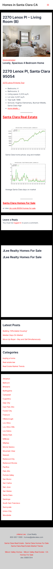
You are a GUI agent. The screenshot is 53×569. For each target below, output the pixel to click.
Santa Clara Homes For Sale (19, 203)
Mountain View (9, 451)
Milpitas (6, 443)
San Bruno (7, 479)
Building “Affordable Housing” (15, 331)
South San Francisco (11, 503)
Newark (6, 455)
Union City (7, 511)
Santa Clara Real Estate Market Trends (27, 546)
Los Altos (7, 423)
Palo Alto (6, 471)
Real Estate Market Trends (14, 366)
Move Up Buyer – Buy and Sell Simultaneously (22, 339)
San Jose (6, 487)
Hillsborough (8, 419)
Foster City (7, 411)
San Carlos (7, 483)
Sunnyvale (7, 507)
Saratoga (6, 499)
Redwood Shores (10, 463)
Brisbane (6, 387)
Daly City (6, 403)
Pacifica (6, 467)
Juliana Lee (21, 534)
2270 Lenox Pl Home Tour (13, 83)
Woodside (7, 515)
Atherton (6, 379)
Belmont (6, 383)
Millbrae (6, 439)
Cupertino (7, 399)
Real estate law (9, 362)
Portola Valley (8, 475)
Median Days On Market (13, 335)
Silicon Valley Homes (13, 552)
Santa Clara (7, 495)
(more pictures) (9, 60)
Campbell (7, 395)
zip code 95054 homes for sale (22, 208)
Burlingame (7, 391)
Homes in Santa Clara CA (20, 5)
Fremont (6, 415)
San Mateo (7, 491)
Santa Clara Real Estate (20, 117)
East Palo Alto (8, 407)
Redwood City (9, 459)
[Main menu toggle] (48, 4)
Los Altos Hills (9, 427)
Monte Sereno (9, 447)
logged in (17, 223)
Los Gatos (7, 431)
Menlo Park (7, 435)
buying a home (9, 358)
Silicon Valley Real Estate (34, 552)
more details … (14, 108)
